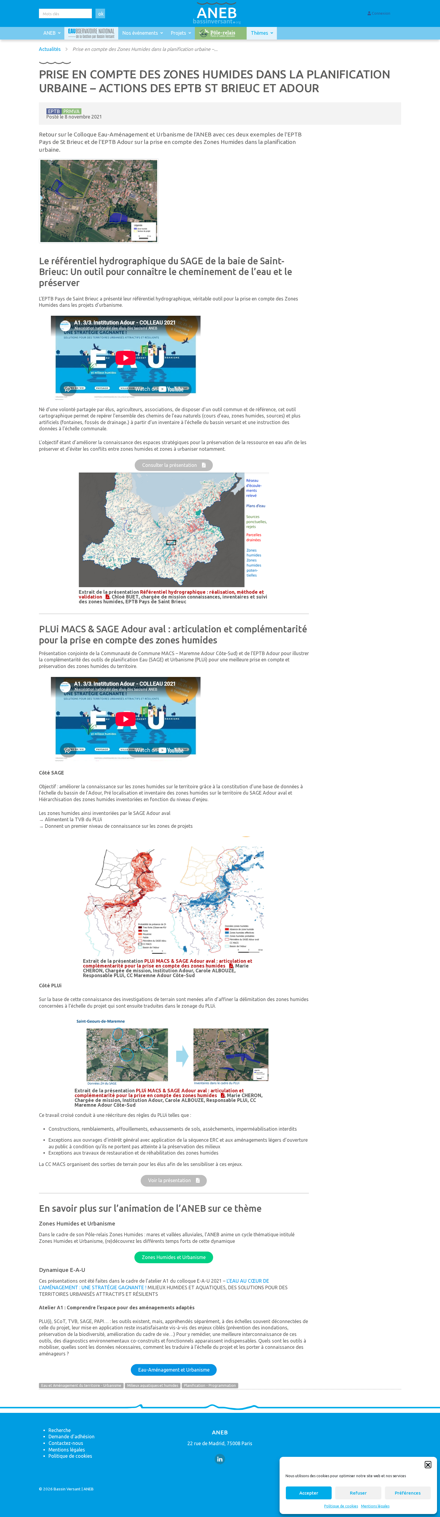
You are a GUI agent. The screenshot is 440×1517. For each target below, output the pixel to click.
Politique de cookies (341, 1506)
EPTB (54, 111)
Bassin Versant (67, 1488)
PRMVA (71, 111)
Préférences (408, 1492)
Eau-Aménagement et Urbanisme (174, 1369)
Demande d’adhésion (71, 1436)
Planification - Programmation (210, 1385)
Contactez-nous (65, 1443)
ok (101, 13)
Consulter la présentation (170, 465)
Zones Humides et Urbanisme (174, 1257)
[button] (428, 1464)
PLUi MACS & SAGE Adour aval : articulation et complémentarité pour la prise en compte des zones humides (167, 963)
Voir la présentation (170, 1180)
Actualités (50, 49)
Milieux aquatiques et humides (152, 1385)
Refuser (358, 1492)
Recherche (59, 1430)
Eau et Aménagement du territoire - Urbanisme (81, 1385)
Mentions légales (375, 1506)
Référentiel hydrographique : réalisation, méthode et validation (171, 594)
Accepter (308, 1492)
